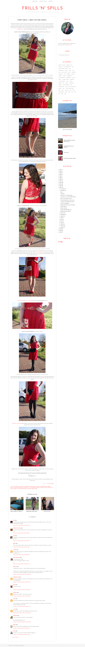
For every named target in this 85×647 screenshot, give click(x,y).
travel (60, 79)
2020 (60, 174)
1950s (63, 90)
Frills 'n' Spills (42, 8)
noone (14, 609)
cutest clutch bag (28, 300)
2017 (71, 84)
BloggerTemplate (22, 645)
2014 (59, 72)
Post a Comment (15, 637)
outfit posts (64, 72)
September (62, 214)
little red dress (32, 487)
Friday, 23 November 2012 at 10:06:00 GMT (21, 540)
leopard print (61, 86)
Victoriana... (62, 193)
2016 (60, 180)
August (61, 216)
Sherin (14, 543)
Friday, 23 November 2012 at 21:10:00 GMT (21, 563)
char (14, 535)
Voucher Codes (30, 488)
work (36, 488)
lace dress (25, 487)
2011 (60, 228)
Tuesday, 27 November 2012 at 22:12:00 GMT (21, 606)
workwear (68, 77)
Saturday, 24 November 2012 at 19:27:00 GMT (21, 596)
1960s (59, 90)
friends (20, 487)
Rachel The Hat (16, 576)
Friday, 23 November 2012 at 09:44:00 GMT (21, 525)
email (70, 44)
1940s (73, 90)
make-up (39, 487)
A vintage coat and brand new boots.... (67, 201)
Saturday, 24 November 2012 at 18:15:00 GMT (21, 589)
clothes (37, 486)
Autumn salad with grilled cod (65, 209)
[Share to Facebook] (47, 483)
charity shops (66, 79)
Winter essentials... (63, 208)
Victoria (14, 549)
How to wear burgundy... (65, 203)
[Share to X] (49, 483)
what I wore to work (63, 68)
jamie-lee (15, 566)
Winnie (14, 624)
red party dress (20, 29)
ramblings (72, 79)
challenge (26, 486)
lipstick (73, 77)
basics (71, 81)
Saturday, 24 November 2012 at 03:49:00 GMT (22, 574)
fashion (16, 487)
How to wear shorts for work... (66, 198)
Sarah (14, 584)
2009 (62, 93)
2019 (59, 93)
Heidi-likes (15, 615)
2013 (73, 70)
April (61, 222)
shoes (66, 70)
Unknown (15, 592)
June (61, 219)
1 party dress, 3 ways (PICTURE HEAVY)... (68, 196)
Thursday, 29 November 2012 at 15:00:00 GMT (22, 621)
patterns (74, 72)
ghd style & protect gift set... (65, 211)
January (61, 227)
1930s (70, 90)
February (62, 225)
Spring (60, 84)
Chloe (14, 598)
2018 (60, 177)
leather (66, 90)
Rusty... (61, 192)
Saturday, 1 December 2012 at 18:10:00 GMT (21, 634)
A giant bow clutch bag (16, 423)
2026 (60, 169)
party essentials (48, 487)
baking (60, 88)
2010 (65, 93)
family (12, 487)
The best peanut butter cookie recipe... (67, 200)
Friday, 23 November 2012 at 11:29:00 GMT (21, 546)
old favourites (62, 77)
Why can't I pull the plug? (67, 129)
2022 (60, 172)
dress (49, 486)
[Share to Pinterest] (51, 483)
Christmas (32, 486)
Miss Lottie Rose (16, 557)
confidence (61, 70)
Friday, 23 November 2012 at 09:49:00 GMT (21, 533)
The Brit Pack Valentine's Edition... (70, 158)
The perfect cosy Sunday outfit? (66, 195)
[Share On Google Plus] (53, 483)
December (62, 188)
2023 (60, 171)
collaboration (43, 486)
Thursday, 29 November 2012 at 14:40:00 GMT (22, 612)
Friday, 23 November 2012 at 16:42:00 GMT (21, 554)
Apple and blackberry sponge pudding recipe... (69, 141)
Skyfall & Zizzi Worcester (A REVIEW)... (67, 204)
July (61, 217)
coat (67, 81)
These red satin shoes (39, 252)
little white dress (69, 88)
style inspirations (21, 488)
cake (67, 86)
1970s (63, 88)
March (61, 224)
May (61, 220)
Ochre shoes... (66, 152)
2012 (14, 486)
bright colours (20, 486)
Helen (14, 630)
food (69, 72)
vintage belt (20, 300)
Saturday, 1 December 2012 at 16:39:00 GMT (21, 628)
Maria (42, 487)
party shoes (13, 488)
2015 (60, 182)
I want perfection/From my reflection (68, 146)
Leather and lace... (63, 206)
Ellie (14, 520)
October (62, 212)
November (62, 190)
